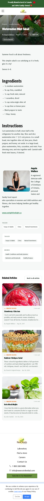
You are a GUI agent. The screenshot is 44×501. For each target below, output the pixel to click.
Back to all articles (33, 278)
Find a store (22, 453)
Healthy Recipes (14, 24)
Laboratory (22, 449)
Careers (22, 457)
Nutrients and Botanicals (13, 258)
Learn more (18, 491)
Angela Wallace (9, 35)
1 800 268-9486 (19, 466)
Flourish (4, 24)
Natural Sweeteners (31, 227)
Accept (27, 496)
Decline (17, 496)
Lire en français (8, 39)
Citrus (19, 227)
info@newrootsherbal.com (23, 471)
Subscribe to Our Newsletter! (22, 476)
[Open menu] (3, 11)
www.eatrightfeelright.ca (11, 213)
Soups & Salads (9, 227)
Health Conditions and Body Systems (17, 254)
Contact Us (22, 462)
